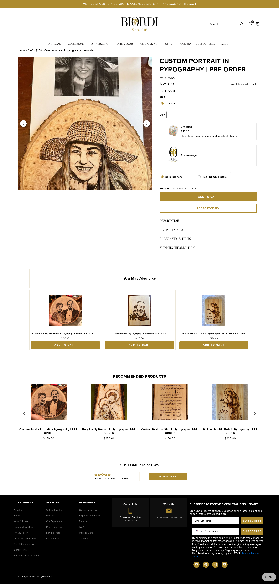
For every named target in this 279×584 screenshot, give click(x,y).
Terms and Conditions (25, 538)
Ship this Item (173, 177)
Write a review (168, 477)
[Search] (241, 24)
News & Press (21, 521)
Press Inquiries (54, 527)
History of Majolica (23, 527)
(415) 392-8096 (130, 520)
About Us (18, 510)
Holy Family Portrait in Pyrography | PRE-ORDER (109, 431)
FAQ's (82, 527)
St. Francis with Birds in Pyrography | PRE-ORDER (230, 431)
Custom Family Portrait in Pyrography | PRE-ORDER (48, 431)
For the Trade (53, 532)
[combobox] (226, 24)
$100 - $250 (35, 50)
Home (21, 50)
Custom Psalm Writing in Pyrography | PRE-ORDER (169, 431)
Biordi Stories (21, 549)
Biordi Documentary (24, 544)
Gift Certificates (54, 510)
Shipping (165, 188)
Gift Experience (54, 521)
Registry (50, 515)
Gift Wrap (186, 127)
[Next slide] (255, 413)
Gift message (189, 155)
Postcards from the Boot (26, 555)
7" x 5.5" (170, 103)
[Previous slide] (24, 413)
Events (17, 515)
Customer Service (88, 510)
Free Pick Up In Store (214, 177)
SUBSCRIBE (252, 520)
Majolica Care (86, 532)
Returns (83, 521)
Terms (195, 556)
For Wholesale (53, 538)
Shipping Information (90, 515)
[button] (56, 43)
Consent (83, 538)
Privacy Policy (21, 532)
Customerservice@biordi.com (169, 517)
